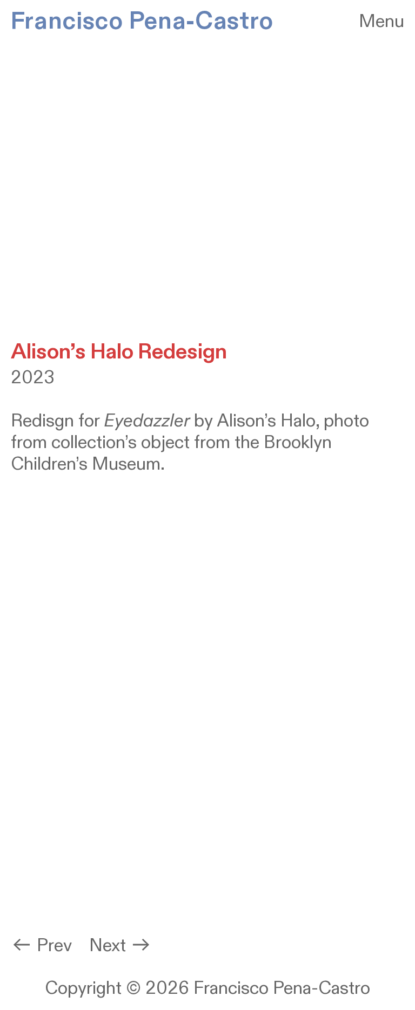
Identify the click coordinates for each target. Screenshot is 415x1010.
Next (109, 946)
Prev (54, 946)
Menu (381, 21)
